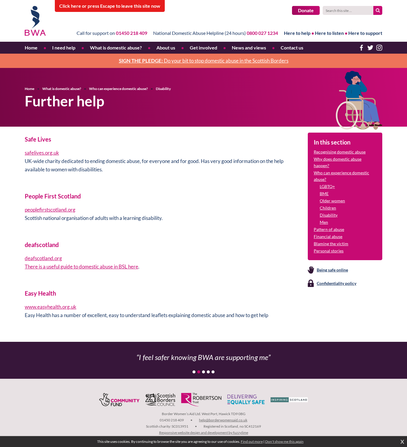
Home (29, 88)
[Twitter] (370, 48)
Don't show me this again (284, 441)
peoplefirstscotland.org (50, 210)
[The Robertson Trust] (201, 399)
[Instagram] (379, 48)
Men (324, 222)
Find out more (252, 441)
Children (328, 207)
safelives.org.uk (42, 153)
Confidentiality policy (336, 283)
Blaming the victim (331, 243)
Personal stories (329, 250)
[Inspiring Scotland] (289, 399)
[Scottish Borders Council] (160, 399)
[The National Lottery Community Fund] (119, 399)
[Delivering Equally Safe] (246, 399)
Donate (306, 10)
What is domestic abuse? (61, 88)
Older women (332, 200)
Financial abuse (328, 236)
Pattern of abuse (329, 229)
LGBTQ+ (327, 186)
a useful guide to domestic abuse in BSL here (90, 266)
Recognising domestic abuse (340, 151)
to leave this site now (109, 6)
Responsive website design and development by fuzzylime (203, 432)
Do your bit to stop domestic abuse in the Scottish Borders (203, 61)
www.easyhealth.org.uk (50, 307)
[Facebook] (361, 48)
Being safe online (332, 269)
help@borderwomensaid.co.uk (223, 420)
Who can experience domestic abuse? (118, 88)
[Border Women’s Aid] (35, 21)
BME (324, 193)
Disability (163, 88)
